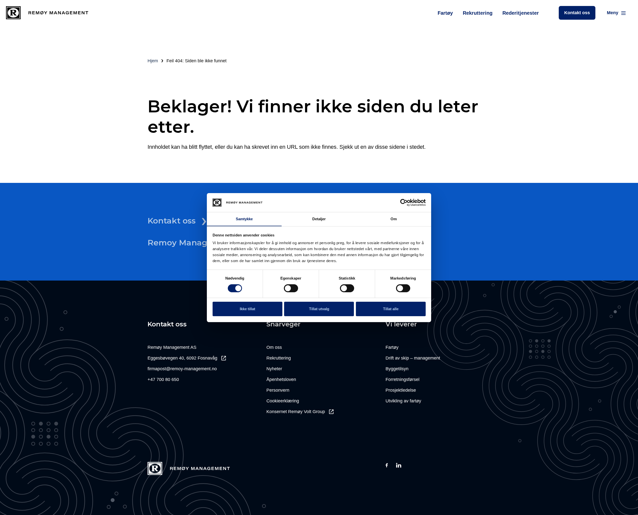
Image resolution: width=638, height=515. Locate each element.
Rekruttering (477, 13)
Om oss (274, 347)
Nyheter (274, 368)
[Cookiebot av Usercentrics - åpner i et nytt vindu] (404, 202)
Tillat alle (391, 309)
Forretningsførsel (402, 379)
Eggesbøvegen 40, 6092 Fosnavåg (182, 358)
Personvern (277, 390)
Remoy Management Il (195, 242)
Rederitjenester (520, 13)
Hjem (153, 60)
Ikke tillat (247, 309)
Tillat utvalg (319, 309)
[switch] (291, 288)
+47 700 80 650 (163, 379)
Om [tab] (394, 219)
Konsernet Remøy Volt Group (295, 411)
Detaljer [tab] (319, 219)
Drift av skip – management (413, 358)
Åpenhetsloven (281, 379)
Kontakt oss (577, 12)
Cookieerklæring (282, 400)
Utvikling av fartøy (403, 400)
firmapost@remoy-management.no (182, 368)
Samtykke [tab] (244, 219)
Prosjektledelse (401, 390)
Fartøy (445, 13)
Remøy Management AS (172, 347)
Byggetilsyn (397, 368)
